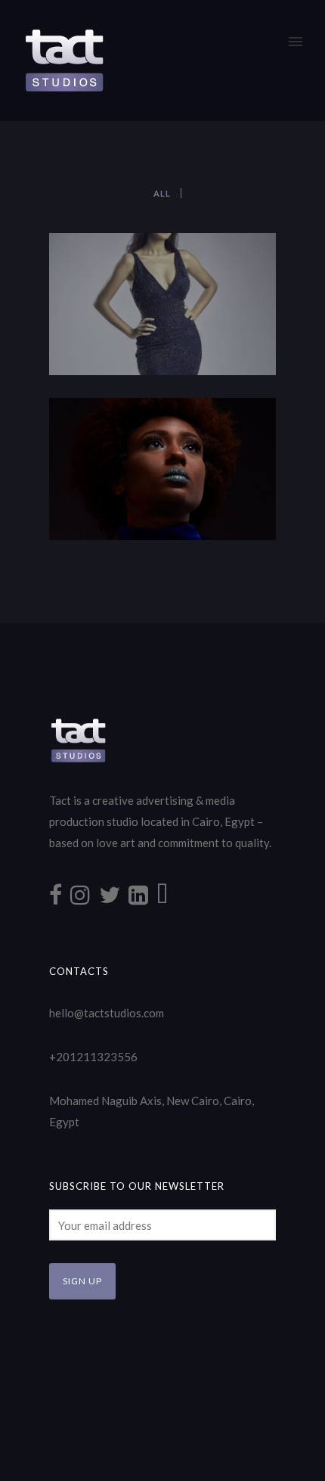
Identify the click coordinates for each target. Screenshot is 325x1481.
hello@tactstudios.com (106, 1013)
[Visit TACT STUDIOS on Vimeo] (162, 898)
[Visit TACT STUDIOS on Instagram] (80, 898)
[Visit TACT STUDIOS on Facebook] (55, 898)
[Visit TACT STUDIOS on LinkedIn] (138, 898)
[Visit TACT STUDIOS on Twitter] (109, 898)
